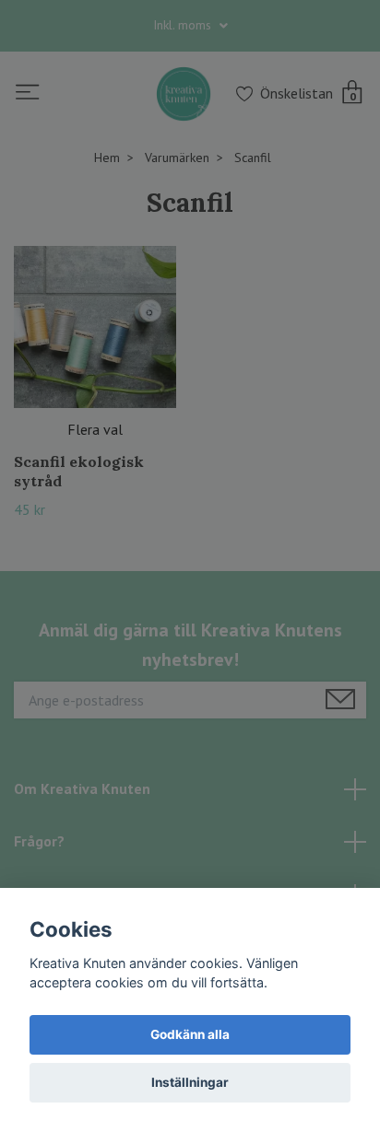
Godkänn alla (190, 1034)
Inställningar (190, 1082)
